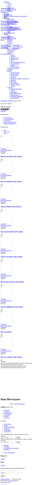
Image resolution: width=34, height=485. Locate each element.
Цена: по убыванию (9, 123)
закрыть (3, 459)
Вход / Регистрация (9, 452)
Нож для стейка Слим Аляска (11, 357)
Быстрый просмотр (6, 150)
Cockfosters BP (8, 413)
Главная (3, 100)
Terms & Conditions (9, 427)
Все (5, 130)
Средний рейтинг (9, 119)
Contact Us (7, 428)
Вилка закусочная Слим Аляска (12, 282)
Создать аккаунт (13, 480)
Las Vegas (6, 417)
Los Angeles (7, 414)
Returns (6, 425)
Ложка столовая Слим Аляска (12, 256)
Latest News (7, 430)
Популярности (8, 117)
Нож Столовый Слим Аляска (11, 181)
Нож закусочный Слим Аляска (12, 231)
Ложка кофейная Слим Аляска (12, 307)
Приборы (11, 100)
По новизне (7, 120)
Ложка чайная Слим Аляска (11, 206)
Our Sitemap (7, 431)
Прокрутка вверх (5, 482)
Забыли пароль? (5, 479)
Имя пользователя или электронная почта (13, 468)
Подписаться (21, 404)
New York (6, 410)
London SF (7, 411)
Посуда (7, 100)
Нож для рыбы (6, 332)
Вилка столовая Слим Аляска (11, 156)
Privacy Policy (8, 424)
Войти (2, 476)
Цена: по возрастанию (10, 122)
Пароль (3, 473)
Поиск (18, 437)
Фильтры (3, 111)
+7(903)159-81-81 (5, 37)
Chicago (6, 416)
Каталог (3, 12)
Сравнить (3, 148)
